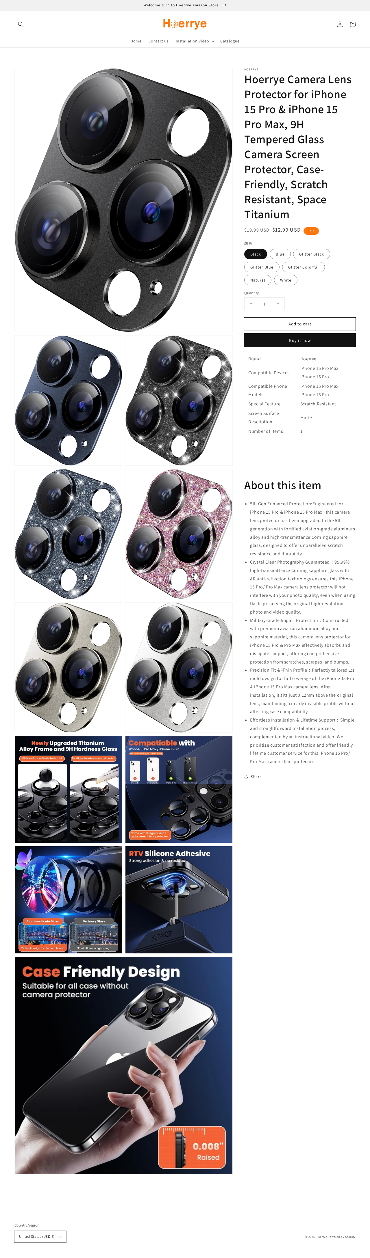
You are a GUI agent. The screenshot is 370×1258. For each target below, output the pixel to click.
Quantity (251, 292)
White (285, 279)
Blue (280, 253)
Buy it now (300, 340)
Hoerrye (322, 1237)
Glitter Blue (261, 266)
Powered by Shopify (342, 1237)
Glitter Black (311, 253)
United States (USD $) (36, 1236)
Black (255, 253)
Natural (257, 279)
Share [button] (256, 776)
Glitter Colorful (303, 266)
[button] (20, 24)
